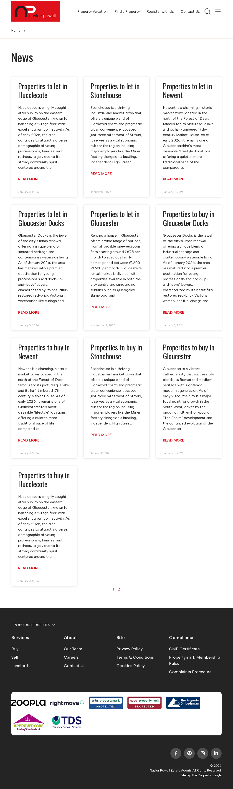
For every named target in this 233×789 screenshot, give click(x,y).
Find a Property (127, 11)
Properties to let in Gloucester (115, 218)
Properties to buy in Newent (44, 351)
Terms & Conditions (135, 657)
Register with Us (160, 11)
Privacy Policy (129, 648)
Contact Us (190, 11)
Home (15, 30)
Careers (71, 657)
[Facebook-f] (175, 753)
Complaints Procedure (190, 671)
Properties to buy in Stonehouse (116, 351)
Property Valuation (92, 11)
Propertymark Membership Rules (194, 660)
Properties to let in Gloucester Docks (42, 218)
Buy (14, 648)
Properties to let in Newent (187, 90)
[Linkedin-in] (216, 753)
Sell (14, 657)
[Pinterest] (189, 753)
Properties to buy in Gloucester (189, 351)
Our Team (73, 648)
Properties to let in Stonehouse (115, 90)
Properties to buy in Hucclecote (44, 479)
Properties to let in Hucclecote (42, 90)
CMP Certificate (184, 648)
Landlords (20, 665)
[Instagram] (202, 753)
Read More (28, 179)
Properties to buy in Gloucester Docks (189, 218)
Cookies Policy (130, 665)
